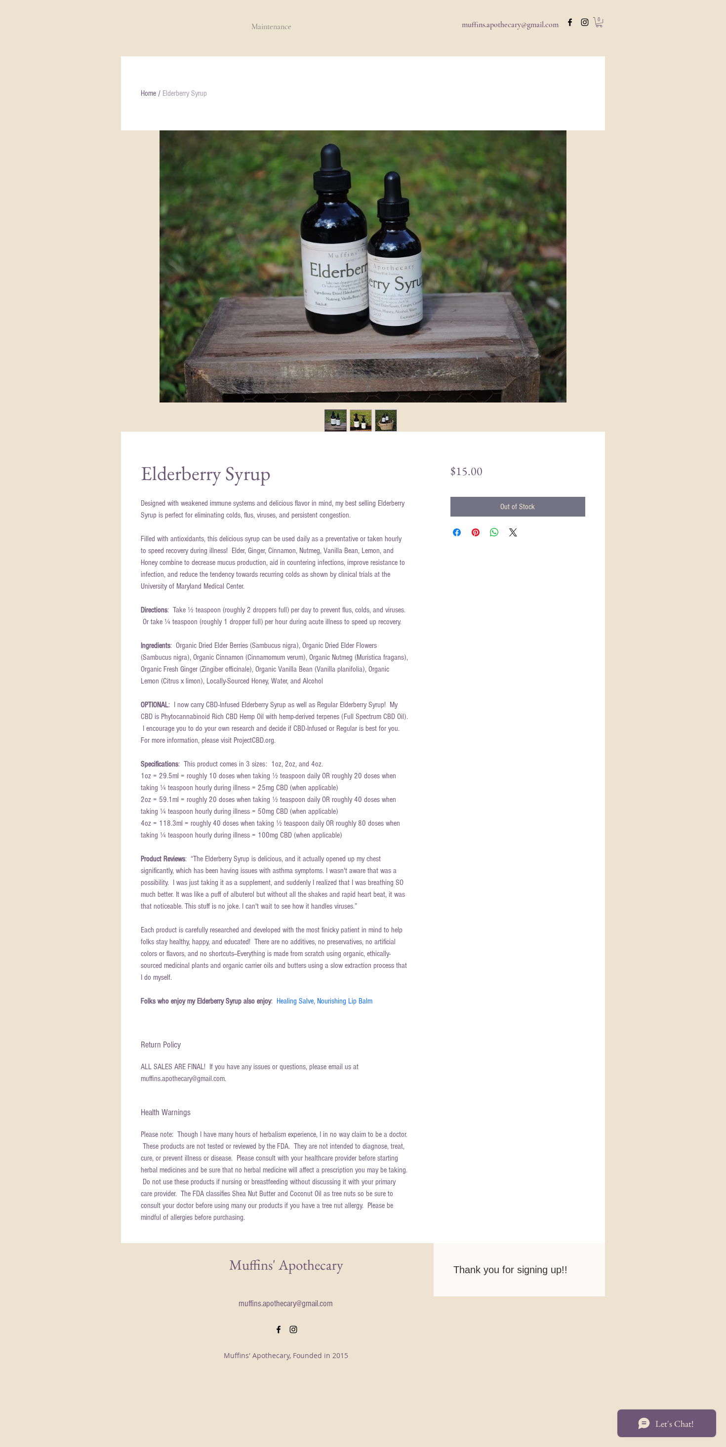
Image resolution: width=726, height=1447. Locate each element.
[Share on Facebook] (457, 532)
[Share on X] (513, 532)
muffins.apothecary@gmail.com (510, 25)
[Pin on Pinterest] (476, 532)
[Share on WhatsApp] (494, 532)
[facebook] (570, 22)
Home (148, 93)
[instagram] (585, 22)
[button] (599, 22)
